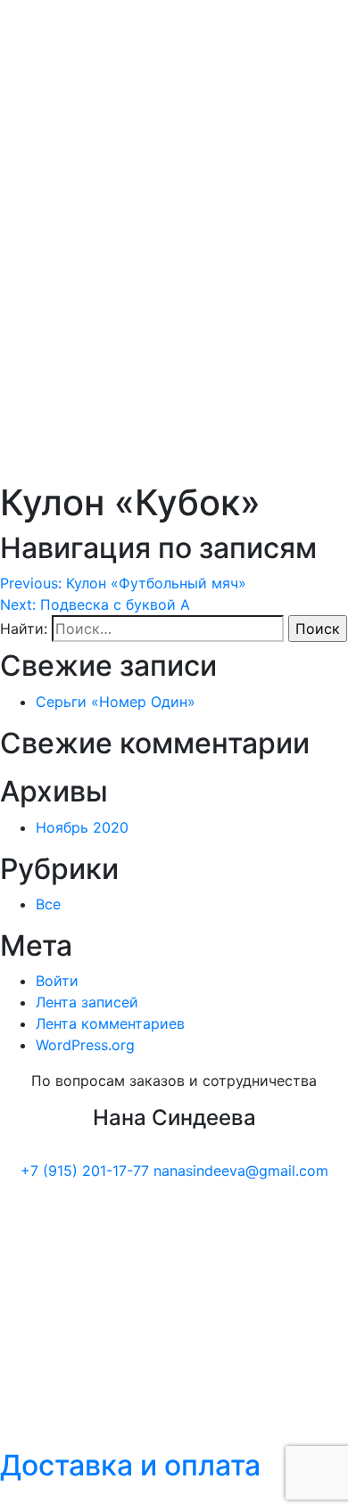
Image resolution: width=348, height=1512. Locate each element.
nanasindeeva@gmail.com (240, 1170)
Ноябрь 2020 (82, 827)
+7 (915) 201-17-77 (85, 1170)
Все (48, 904)
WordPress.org (85, 1045)
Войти (57, 981)
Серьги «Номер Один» (115, 702)
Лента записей (87, 1002)
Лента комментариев (110, 1023)
